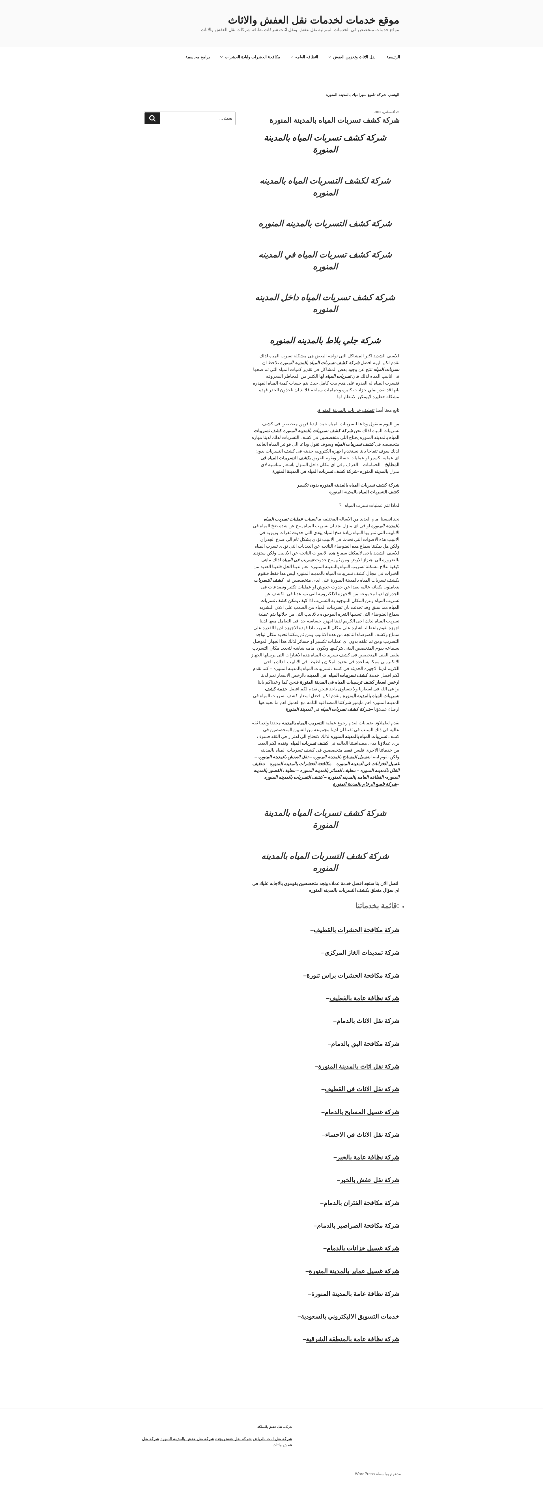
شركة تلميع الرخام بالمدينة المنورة (365, 784)
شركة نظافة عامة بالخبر (368, 1157)
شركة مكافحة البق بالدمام (365, 1043)
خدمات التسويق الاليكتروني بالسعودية (350, 1316)
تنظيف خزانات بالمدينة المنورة (346, 410)
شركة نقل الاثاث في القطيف (362, 1089)
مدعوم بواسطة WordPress (378, 1473)
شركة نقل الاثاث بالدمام (368, 1020)
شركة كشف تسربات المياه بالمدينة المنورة (335, 120)
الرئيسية (393, 57)
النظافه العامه (306, 57)
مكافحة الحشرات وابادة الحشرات (252, 57)
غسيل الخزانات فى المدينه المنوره (367, 763)
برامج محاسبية (198, 57)
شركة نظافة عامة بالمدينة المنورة (355, 1293)
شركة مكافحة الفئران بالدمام (361, 1202)
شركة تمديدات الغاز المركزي (361, 952)
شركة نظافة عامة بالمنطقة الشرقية (352, 1339)
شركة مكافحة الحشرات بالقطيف (356, 929)
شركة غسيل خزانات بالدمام (363, 1248)
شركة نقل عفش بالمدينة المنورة (187, 1438)
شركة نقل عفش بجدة (233, 1438)
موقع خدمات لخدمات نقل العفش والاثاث (313, 20)
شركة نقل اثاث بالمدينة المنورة (358, 1066)
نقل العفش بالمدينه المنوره (283, 756)
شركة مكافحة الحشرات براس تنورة (353, 975)
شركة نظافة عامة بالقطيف (364, 998)
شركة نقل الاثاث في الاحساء (362, 1134)
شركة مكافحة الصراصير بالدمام (358, 1225)
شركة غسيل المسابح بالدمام (362, 1111)
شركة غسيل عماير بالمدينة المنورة (354, 1271)
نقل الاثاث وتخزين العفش (354, 57)
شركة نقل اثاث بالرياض (272, 1438)
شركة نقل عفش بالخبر (369, 1179)
